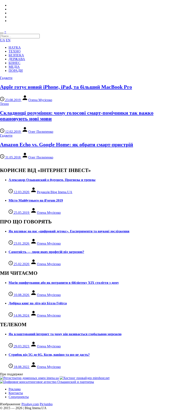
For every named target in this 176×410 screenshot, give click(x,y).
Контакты (16, 393)
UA (2, 40)
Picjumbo (46, 404)
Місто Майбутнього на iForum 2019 (36, 200)
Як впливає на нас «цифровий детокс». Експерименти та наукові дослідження (69, 231)
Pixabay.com (30, 404)
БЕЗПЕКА (16, 55)
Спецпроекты (19, 397)
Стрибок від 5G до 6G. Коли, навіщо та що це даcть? (49, 354)
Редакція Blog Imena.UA (54, 192)
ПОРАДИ (16, 70)
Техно (4, 104)
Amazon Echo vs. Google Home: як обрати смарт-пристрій (66, 144)
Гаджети (6, 78)
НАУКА (15, 47)
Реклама (15, 389)
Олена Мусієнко (40, 100)
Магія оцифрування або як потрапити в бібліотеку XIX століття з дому (64, 282)
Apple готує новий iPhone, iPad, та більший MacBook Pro (66, 87)
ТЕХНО (15, 51)
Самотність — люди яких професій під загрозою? (46, 252)
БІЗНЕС (14, 63)
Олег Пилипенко (40, 131)
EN (8, 40)
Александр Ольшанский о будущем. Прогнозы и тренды (52, 180)
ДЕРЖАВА (17, 59)
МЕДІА (14, 67)
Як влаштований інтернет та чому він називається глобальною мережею (65, 334)
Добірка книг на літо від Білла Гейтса (38, 303)
